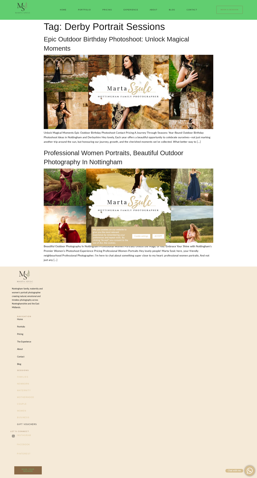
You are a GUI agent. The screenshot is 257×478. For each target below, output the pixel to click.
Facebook (23, 444)
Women (21, 411)
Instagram (24, 435)
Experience (131, 10)
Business (23, 417)
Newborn (23, 384)
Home (63, 10)
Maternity (24, 390)
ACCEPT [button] (158, 236)
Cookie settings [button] (141, 236)
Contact (192, 10)
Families (22, 377)
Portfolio (84, 10)
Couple (22, 404)
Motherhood (25, 397)
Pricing (107, 10)
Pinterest (24, 454)
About (153, 10)
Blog (172, 10)
